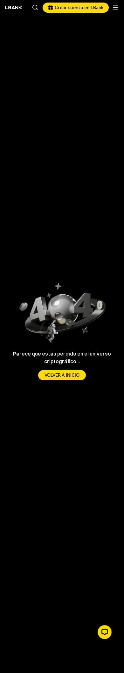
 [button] (35, 7)
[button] (105, 632)
